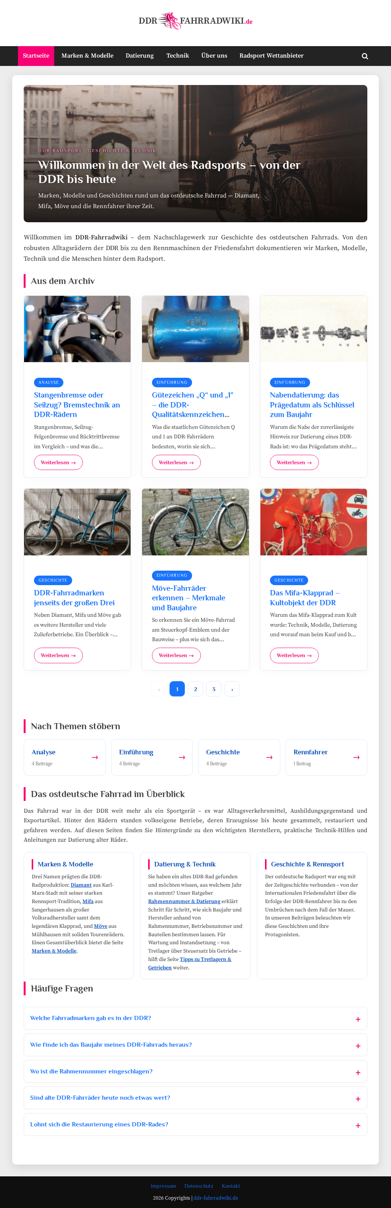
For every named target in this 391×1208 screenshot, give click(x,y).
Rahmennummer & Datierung (184, 901)
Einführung (172, 382)
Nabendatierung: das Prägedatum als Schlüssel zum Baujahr (312, 405)
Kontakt (231, 1186)
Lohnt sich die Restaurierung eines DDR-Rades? (99, 1124)
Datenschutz (198, 1186)
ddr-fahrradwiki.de (216, 1198)
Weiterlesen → (58, 462)
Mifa (88, 901)
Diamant (81, 885)
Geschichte (53, 580)
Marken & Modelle (87, 55)
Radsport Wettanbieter (271, 55)
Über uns (214, 55)
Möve (100, 926)
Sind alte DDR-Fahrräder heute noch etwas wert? (100, 1097)
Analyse (49, 382)
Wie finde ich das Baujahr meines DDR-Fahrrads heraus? (111, 1044)
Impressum (163, 1186)
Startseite (36, 55)
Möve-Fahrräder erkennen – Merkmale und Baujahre (188, 598)
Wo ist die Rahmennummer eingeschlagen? (91, 1071)
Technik (177, 55)
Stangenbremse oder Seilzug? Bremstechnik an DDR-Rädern (77, 405)
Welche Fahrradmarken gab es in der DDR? (90, 1018)
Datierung (140, 55)
